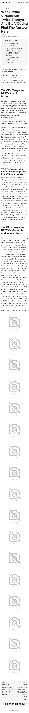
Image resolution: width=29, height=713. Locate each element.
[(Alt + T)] (9, 2)
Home (4, 2)
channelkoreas (16, 710)
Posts (7, 9)
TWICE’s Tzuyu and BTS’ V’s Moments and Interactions (13, 60)
